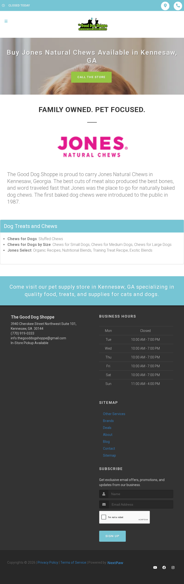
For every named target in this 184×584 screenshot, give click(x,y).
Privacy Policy (48, 562)
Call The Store (91, 77)
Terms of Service (73, 562)
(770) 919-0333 (22, 333)
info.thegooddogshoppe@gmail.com (38, 338)
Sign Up (112, 536)
